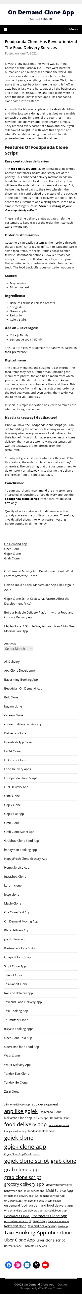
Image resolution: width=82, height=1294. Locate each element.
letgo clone (11, 894)
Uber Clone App (19, 1240)
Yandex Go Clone (15, 1082)
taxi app (63, 1226)
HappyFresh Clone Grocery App (25, 858)
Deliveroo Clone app (18, 1118)
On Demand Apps (13, 1200)
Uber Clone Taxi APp (18, 1038)
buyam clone (13, 706)
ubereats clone (13, 1246)
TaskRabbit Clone (16, 984)
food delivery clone (59, 1125)
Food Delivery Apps (17, 769)
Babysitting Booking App (21, 679)
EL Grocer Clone (15, 760)
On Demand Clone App (41, 12)
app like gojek (21, 1111)
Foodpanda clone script (22, 499)
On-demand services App (50, 1195)
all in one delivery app (17, 1104)
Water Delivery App (17, 1065)
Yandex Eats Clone (16, 1073)
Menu (73, 29)
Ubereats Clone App (35, 1246)
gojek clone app (25, 1146)
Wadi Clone (12, 1056)
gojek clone (18, 1137)
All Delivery (12, 661)
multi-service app (34, 1191)
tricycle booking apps (18, 1029)
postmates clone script (17, 1221)
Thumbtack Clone (16, 1020)
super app (40, 1221)
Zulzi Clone (11, 1091)
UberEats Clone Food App (21, 1047)
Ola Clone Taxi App (17, 912)
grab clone (63, 1160)
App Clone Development (20, 670)
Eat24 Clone (12, 751)
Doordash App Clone (18, 742)
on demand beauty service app (42, 1200)
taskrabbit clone (15, 1226)
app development (45, 1104)
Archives (10, 644)
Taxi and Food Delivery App (23, 1002)
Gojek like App (14, 814)
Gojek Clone (12, 554)
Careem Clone (13, 715)
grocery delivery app (24, 1184)
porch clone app (15, 939)
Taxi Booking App (16, 1011)
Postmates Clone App (49, 1215)
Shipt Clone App (15, 966)
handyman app (13, 1191)
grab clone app (21, 1169)
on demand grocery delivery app (23, 1210)
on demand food (15, 1205)
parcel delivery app (55, 1210)
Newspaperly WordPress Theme (41, 1288)
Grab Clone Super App (19, 832)
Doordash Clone (59, 1118)
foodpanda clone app (15, 1131)
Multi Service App (59, 1190)
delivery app (41, 1118)
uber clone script (51, 1240)
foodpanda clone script (42, 1131)
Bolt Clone (11, 697)
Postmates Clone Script (20, 948)
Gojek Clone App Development (22, 1154)
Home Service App (16, 867)
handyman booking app (20, 850)
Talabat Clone (13, 975)
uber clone (60, 1232)
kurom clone (12, 885)
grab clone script (22, 1177)
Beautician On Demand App (23, 688)
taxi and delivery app (18, 993)
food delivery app (24, 169)
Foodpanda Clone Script (20, 778)
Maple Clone (12, 903)
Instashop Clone (15, 876)
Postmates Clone (17, 1216)
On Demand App (15, 544)
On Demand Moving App (21, 921)
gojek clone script (26, 1160)
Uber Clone (12, 549)
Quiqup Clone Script (18, 957)
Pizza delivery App (16, 930)
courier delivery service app (23, 724)
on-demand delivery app (18, 1195)
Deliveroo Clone (15, 733)
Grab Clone (12, 558)
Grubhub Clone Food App (21, 841)
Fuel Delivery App (16, 787)
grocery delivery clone (59, 1184)
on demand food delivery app (51, 1205)
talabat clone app (58, 1221)
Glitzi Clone (12, 796)
